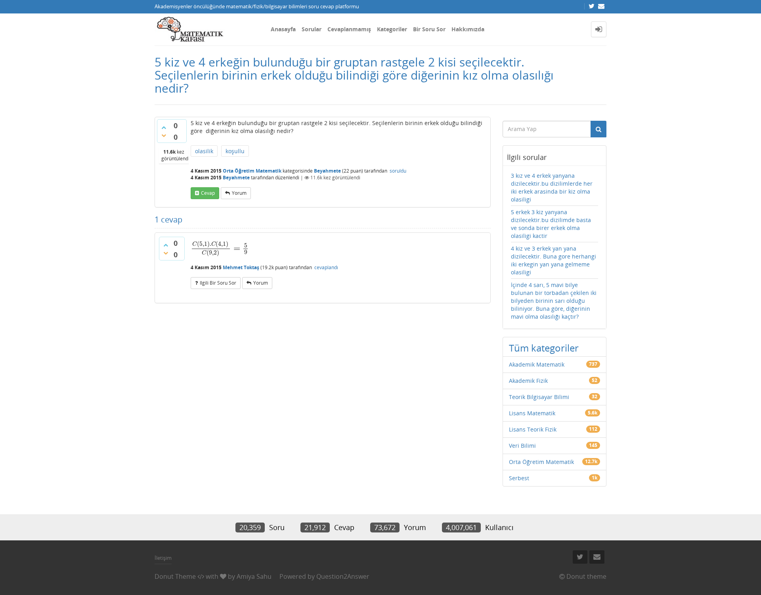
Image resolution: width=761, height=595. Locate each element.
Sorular (311, 29)
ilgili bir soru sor (218, 282)
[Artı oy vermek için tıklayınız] (163, 127)
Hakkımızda (467, 29)
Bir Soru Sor (429, 29)
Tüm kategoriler (544, 347)
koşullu (235, 151)
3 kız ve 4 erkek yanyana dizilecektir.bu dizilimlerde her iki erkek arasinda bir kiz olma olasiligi (552, 187)
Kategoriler (392, 29)
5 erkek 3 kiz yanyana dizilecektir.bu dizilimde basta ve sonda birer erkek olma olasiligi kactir (551, 224)
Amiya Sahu (254, 576)
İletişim (163, 557)
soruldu (398, 170)
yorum (239, 193)
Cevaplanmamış (349, 29)
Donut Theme (175, 576)
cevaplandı (326, 267)
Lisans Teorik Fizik (532, 429)
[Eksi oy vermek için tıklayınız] (163, 135)
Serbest (519, 478)
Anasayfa (283, 29)
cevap (208, 193)
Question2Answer (342, 576)
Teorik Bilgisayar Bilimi (539, 397)
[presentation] (220, 248)
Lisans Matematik (532, 413)
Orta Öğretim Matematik (252, 170)
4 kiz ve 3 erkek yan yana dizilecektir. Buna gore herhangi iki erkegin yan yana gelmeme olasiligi (553, 260)
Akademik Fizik (528, 380)
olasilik (204, 151)
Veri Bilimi (522, 445)
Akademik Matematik (536, 364)
